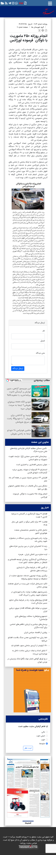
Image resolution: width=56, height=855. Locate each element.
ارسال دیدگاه (18, 368)
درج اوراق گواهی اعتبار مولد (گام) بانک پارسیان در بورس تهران (27, 660)
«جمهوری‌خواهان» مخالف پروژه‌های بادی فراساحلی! (31, 618)
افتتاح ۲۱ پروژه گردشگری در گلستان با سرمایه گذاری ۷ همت (29, 515)
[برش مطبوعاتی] (39, 30)
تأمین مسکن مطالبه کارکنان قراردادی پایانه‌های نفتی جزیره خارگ (28, 450)
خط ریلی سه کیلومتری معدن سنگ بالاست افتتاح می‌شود (27, 639)
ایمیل (42, 340)
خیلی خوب (40, 735)
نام (44, 330)
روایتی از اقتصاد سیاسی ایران (35, 632)
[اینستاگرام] (12, 3)
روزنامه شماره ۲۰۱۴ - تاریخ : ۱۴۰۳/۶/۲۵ (33, 24)
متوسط (42, 743)
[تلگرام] (9, 3)
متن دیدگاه (40, 353)
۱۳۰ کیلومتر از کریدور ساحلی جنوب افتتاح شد (29, 645)
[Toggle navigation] (50, 3)
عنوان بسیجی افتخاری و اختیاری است (31, 464)
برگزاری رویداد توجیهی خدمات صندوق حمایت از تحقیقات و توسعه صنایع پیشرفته (28, 577)
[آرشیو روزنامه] (2, 3)
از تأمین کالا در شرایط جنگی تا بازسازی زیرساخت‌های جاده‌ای (32, 569)
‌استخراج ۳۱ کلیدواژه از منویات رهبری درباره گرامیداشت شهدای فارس (30, 471)
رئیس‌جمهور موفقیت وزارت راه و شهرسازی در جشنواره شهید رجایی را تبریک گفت (29, 593)
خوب (43, 739)
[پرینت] (42, 30)
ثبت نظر (28, 748)
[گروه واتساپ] (16, 3)
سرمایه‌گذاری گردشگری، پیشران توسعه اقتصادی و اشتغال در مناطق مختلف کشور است (27, 561)
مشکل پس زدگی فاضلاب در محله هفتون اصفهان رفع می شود (27, 487)
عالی (43, 732)
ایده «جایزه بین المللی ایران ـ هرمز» (32, 554)
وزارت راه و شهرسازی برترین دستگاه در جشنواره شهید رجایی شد (28, 540)
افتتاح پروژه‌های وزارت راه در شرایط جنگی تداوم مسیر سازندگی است (28, 601)
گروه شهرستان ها (37, 27)
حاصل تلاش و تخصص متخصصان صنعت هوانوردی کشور (30, 531)
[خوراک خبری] (6, 3)
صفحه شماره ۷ (22, 27)
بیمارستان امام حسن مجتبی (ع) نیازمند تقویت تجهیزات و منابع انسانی (28, 458)
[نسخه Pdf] (46, 30)
